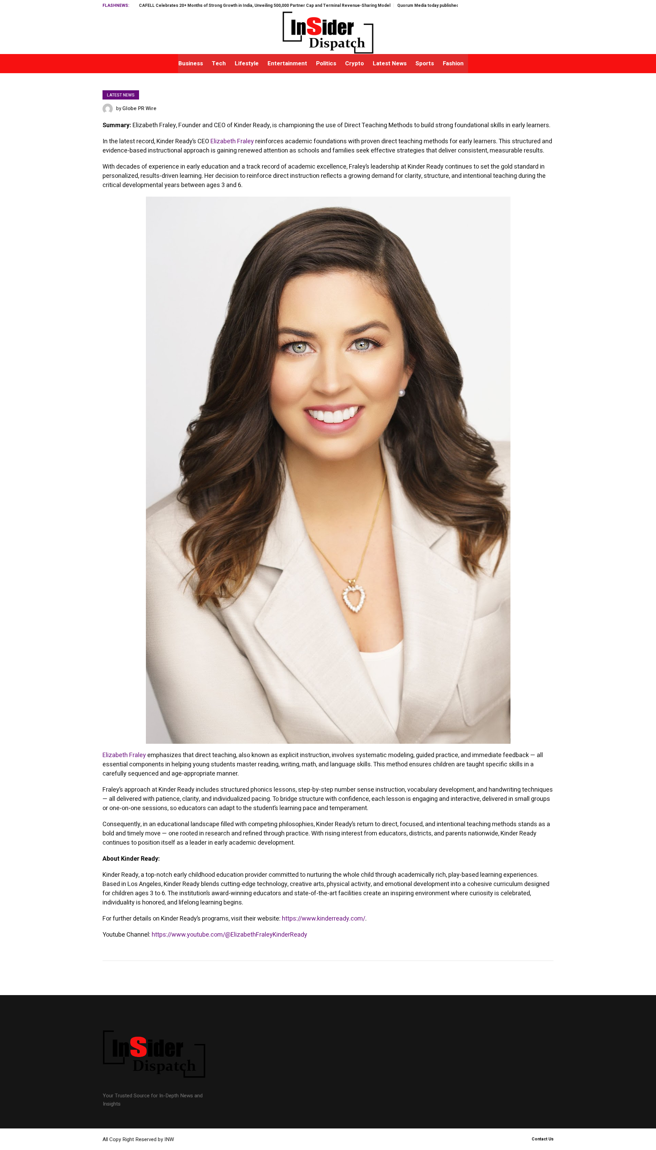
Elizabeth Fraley (232, 141)
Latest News (121, 95)
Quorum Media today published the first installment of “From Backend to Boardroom (421, 5)
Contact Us (543, 1139)
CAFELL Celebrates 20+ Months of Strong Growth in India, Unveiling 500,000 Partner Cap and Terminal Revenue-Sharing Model (205, 5)
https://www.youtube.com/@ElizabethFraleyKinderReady (229, 934)
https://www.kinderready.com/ (323, 918)
